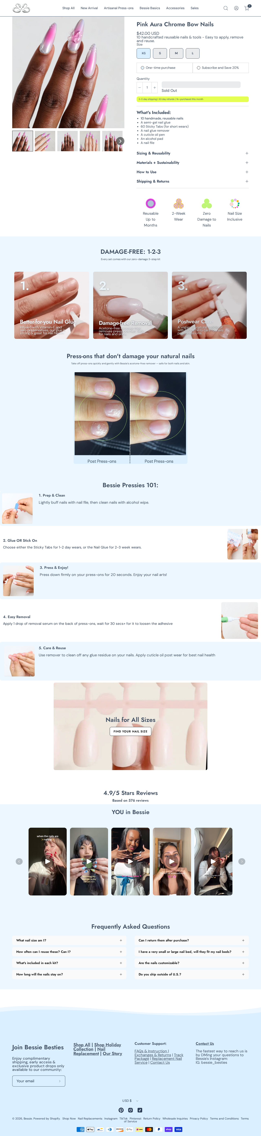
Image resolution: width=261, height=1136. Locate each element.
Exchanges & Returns (153, 1055)
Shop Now (69, 1118)
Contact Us (160, 1062)
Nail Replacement (89, 1051)
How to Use (146, 172)
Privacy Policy (199, 1118)
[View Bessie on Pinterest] (121, 1110)
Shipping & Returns (153, 181)
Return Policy (151, 1118)
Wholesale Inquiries (175, 1118)
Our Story (112, 1053)
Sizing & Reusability (153, 153)
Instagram (110, 1118)
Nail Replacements (90, 1118)
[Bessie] (21, 8)
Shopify (55, 1118)
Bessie (28, 1118)
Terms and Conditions (224, 1118)
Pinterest (135, 1118)
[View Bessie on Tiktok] (140, 1110)
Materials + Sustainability (158, 162)
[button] (22, 141)
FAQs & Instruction (151, 1051)
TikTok (123, 1118)
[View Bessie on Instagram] (130, 1110)
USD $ (127, 1101)
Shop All (81, 1045)
